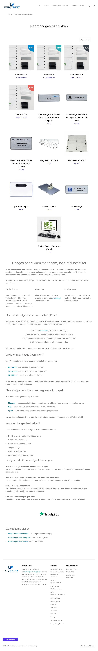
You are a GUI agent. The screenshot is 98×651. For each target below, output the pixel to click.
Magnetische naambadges (18, 534)
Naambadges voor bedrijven (19, 538)
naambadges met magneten (31, 571)
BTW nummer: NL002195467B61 (55, 587)
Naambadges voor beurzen (18, 541)
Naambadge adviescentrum (60, 5)
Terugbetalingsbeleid (56, 624)
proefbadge (56, 298)
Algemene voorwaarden (54, 609)
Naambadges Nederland (70, 576)
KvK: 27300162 (55, 598)
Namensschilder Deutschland (71, 570)
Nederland (86, 646)
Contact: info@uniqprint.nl (55, 581)
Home (39, 5)
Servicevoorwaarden (56, 620)
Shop (45, 5)
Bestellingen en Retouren (55, 603)
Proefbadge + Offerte (77, 5)
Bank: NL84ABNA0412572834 (57, 593)
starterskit (44, 331)
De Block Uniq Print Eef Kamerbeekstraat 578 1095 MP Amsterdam (56, 572)
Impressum (53, 613)
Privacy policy (54, 617)
